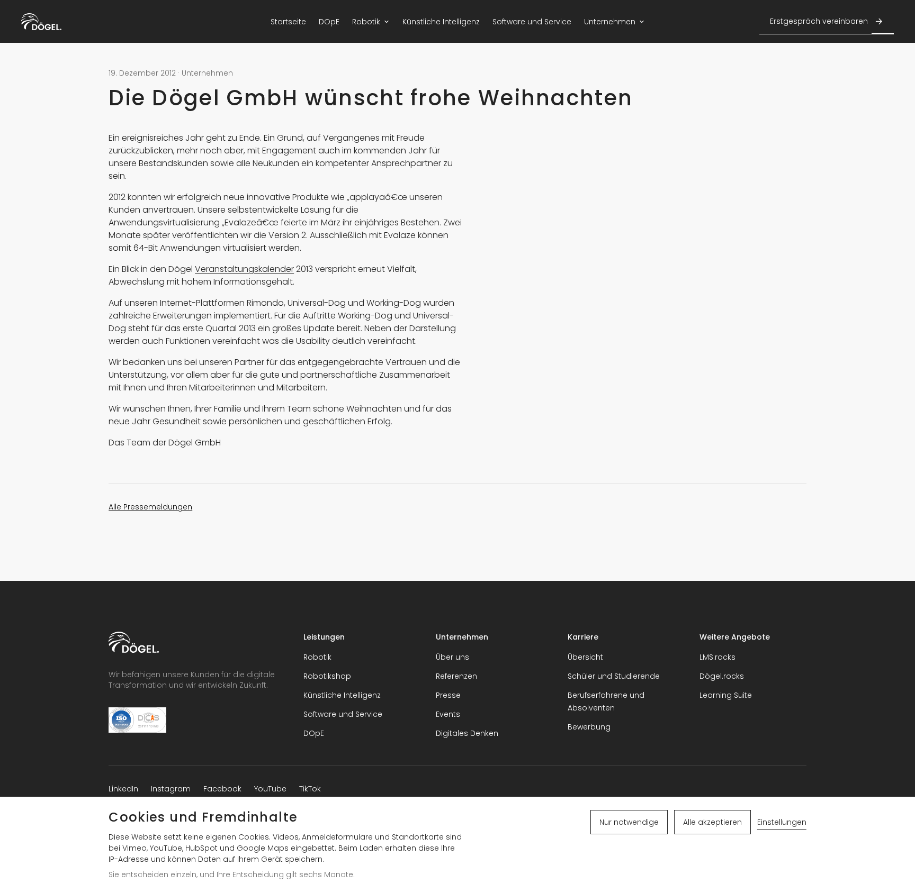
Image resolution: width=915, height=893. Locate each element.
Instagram (171, 788)
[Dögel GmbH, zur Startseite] (41, 21)
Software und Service (531, 21)
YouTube (270, 788)
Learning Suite (725, 695)
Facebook (222, 788)
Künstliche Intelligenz (441, 21)
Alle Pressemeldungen (150, 507)
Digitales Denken (467, 733)
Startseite (288, 21)
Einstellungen (781, 822)
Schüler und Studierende (614, 676)
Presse (448, 695)
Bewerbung (589, 727)
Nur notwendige (629, 822)
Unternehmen (609, 21)
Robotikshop (327, 676)
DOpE (329, 21)
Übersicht (585, 657)
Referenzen (456, 676)
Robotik (366, 21)
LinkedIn (123, 788)
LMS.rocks (717, 657)
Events (448, 714)
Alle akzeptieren (712, 822)
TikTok (310, 788)
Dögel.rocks (721, 676)
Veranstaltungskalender (244, 269)
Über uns (452, 657)
